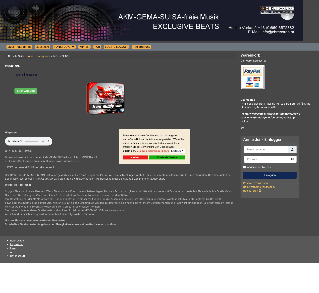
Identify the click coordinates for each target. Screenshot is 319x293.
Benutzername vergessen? (259, 186)
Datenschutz (17, 255)
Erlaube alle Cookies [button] (167, 157)
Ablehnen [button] (135, 157)
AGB (97, 46)
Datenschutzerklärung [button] (158, 151)
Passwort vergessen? (256, 183)
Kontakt (85, 46)
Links (13, 248)
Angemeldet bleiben (259, 167)
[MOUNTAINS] (105, 98)
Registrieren (251, 190)
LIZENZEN (42, 46)
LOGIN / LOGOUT (116, 46)
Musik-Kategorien (19, 46)
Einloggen (270, 175)
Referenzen (17, 240)
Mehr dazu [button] (142, 151)
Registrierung (141, 46)
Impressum (16, 244)
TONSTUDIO (62, 46)
